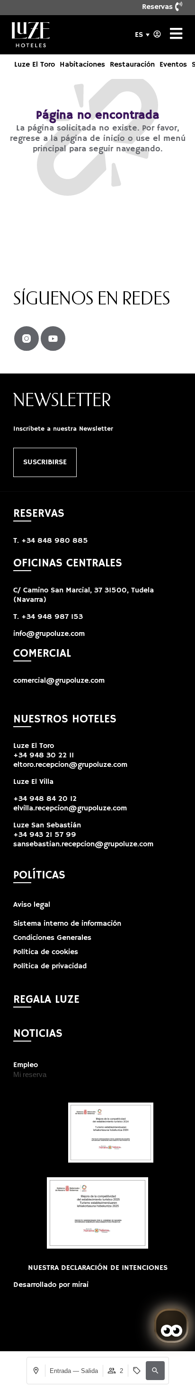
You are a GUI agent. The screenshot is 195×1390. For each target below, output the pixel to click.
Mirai (80, 1285)
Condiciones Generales (52, 938)
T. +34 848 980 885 (50, 541)
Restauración (132, 65)
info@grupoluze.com (49, 634)
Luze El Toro (34, 65)
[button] (155, 1370)
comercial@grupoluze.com (59, 681)
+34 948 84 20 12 (45, 799)
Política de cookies (45, 952)
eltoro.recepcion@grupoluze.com (70, 765)
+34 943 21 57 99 (44, 835)
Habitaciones (82, 65)
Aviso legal (31, 905)
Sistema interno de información (67, 924)
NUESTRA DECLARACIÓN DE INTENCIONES (98, 1268)
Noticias (37, 1033)
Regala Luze (46, 999)
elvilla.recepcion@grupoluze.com (70, 808)
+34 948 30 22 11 (43, 755)
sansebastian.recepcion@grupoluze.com (83, 844)
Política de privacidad (50, 966)
